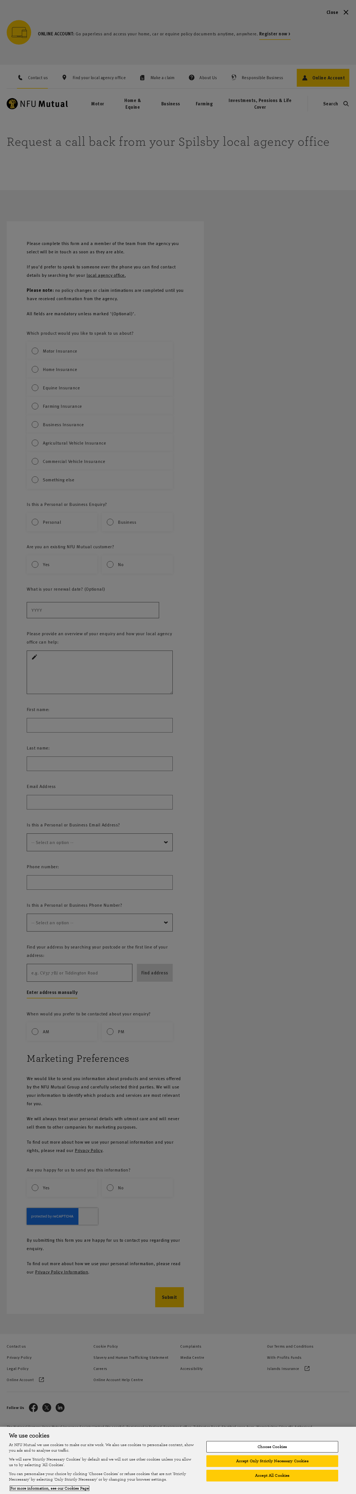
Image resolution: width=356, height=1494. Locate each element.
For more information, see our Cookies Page (49, 1488)
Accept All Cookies (272, 1475)
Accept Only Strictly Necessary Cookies (272, 1461)
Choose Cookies (272, 1447)
